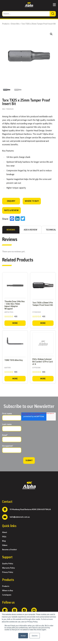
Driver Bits (15, 24)
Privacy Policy (7, 572)
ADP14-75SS (10, 314)
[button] (51, 34)
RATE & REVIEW (11, 210)
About (4, 532)
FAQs (4, 537)
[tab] (11, 230)
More (15, 323)
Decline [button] (34, 635)
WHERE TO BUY (32, 201)
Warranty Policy (8, 568)
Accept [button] (23, 635)
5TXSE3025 (38, 314)
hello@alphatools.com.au (20, 517)
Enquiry (11, 201)
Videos (4, 545)
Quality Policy (7, 564)
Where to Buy (7, 591)
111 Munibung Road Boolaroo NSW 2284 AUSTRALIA (30, 509)
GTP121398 (38, 370)
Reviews (11, 230)
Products (5, 24)
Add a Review (30, 230)
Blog (4, 541)
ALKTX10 (10, 370)
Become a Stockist (9, 550)
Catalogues (6, 595)
